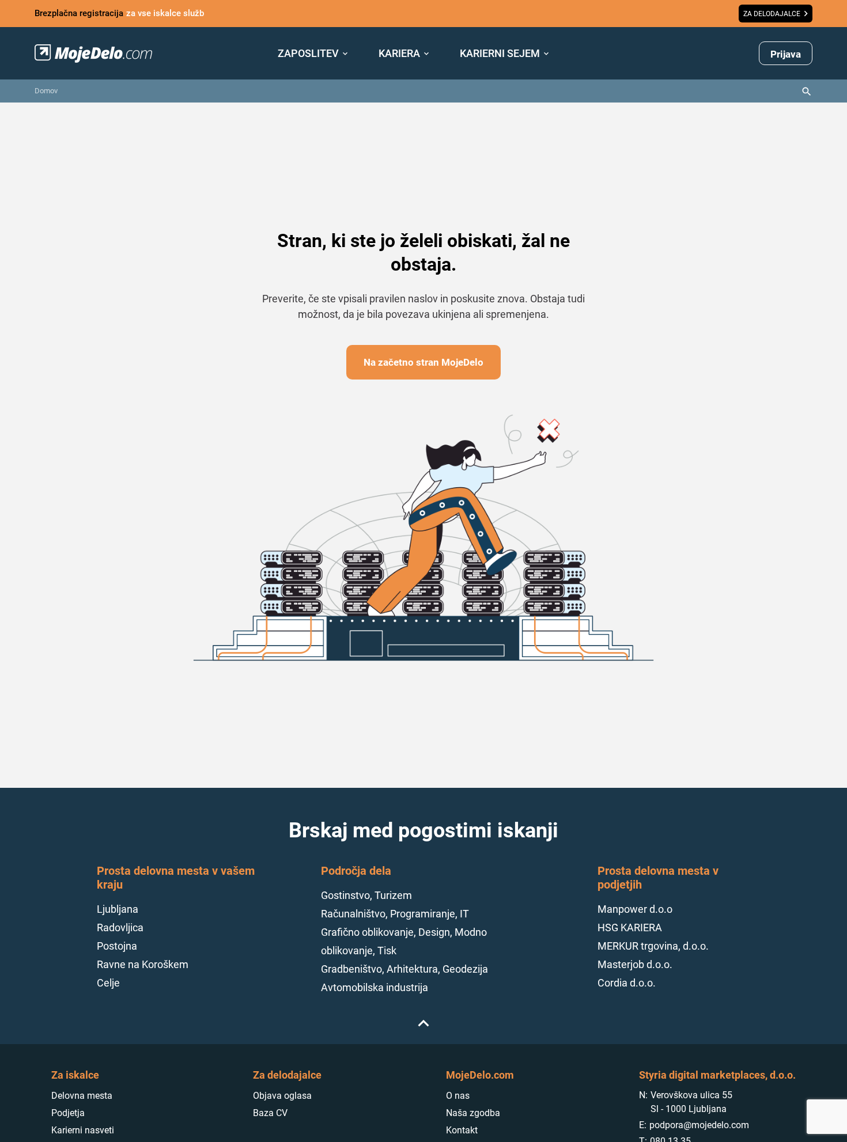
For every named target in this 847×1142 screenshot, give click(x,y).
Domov (46, 90)
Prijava (785, 54)
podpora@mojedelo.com (699, 1125)
